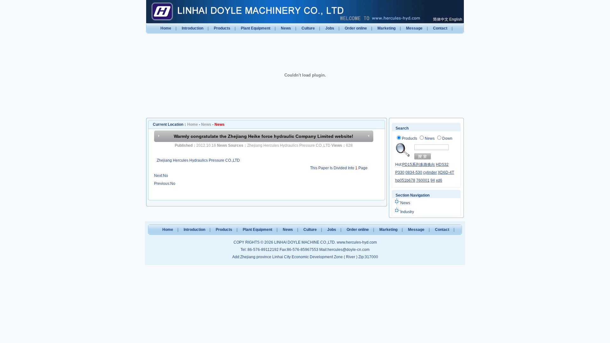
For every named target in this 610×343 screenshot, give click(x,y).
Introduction (192, 28)
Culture (308, 28)
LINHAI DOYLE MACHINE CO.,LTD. (305, 242)
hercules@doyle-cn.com (348, 249)
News (286, 28)
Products (222, 28)
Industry (407, 212)
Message (414, 28)
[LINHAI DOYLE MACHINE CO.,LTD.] (285, 11)
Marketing (386, 28)
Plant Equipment (255, 28)
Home (165, 28)
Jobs (329, 28)
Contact (440, 28)
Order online (356, 28)
